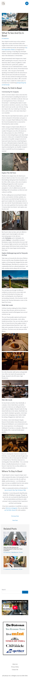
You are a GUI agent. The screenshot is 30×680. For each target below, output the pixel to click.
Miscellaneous (14, 552)
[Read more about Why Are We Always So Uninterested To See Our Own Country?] (15, 538)
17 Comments (7, 569)
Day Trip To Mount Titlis (19, 490)
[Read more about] (15, 561)
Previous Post (15, 516)
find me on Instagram (11, 508)
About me (15, 664)
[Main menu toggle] (27, 3)
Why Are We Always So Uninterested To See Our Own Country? (13, 549)
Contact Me (15, 669)
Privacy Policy (15, 667)
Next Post (15, 520)
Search (4, 589)
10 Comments (7, 552)
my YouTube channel (10, 510)
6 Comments (5, 38)
